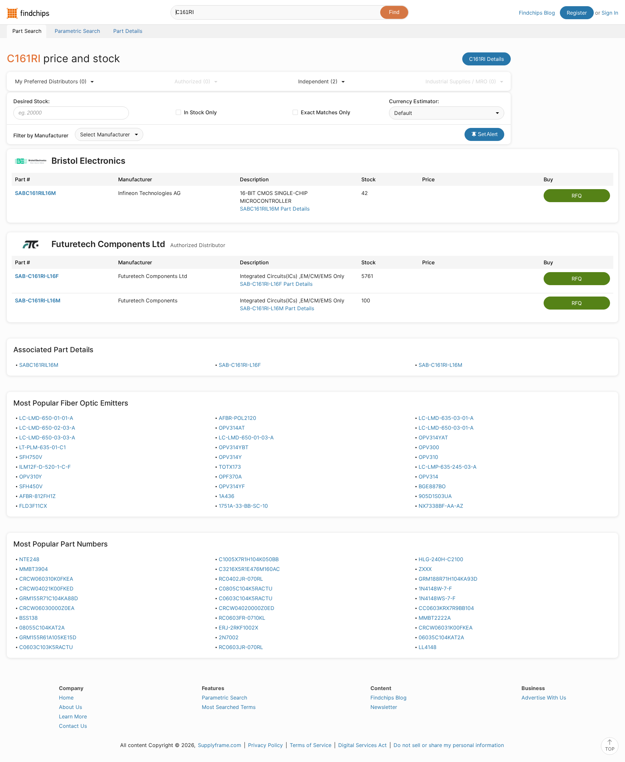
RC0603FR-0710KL (242, 618)
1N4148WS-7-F (437, 598)
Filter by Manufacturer (40, 135)
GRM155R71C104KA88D (48, 598)
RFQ (577, 195)
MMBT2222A (435, 618)
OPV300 (429, 447)
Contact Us (73, 726)
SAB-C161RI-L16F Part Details (276, 284)
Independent (318, 81)
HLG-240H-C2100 (441, 559)
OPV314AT (232, 427)
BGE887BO (432, 486)
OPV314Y (230, 457)
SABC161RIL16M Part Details (275, 208)
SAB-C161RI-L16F (37, 276)
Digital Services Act (362, 745)
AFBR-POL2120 (237, 418)
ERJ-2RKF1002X (238, 627)
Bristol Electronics (88, 161)
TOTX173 (230, 467)
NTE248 (29, 559)
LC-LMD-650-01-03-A (246, 437)
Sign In (610, 12)
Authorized (192, 81)
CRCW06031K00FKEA (446, 627)
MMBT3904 (33, 569)
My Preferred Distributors (51, 81)
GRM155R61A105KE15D (47, 637)
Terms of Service (310, 745)
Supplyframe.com (219, 745)
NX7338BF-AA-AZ (441, 506)
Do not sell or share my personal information (449, 745)
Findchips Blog (537, 12)
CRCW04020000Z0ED (246, 608)
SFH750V (30, 457)
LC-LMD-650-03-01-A (446, 427)
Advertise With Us (543, 697)
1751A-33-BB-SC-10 (243, 506)
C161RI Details (486, 59)
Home (66, 697)
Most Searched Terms (229, 707)
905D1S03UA (435, 496)
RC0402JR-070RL (241, 578)
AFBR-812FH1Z (37, 496)
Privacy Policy (265, 745)
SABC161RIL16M (35, 193)
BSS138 (28, 618)
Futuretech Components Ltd (137, 244)
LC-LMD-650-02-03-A (47, 427)
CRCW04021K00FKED (46, 588)
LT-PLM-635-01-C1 (42, 447)
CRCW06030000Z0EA (47, 608)
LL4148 (428, 647)
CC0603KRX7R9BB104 (446, 608)
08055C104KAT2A (42, 627)
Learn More (73, 716)
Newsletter (383, 707)
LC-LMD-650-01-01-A (46, 418)
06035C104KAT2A (441, 637)
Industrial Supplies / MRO (460, 81)
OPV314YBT (233, 447)
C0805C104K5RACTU (245, 588)
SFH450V (31, 486)
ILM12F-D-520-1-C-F (45, 467)
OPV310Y (30, 476)
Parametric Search (224, 697)
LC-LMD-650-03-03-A (47, 437)
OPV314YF (232, 486)
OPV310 (428, 457)
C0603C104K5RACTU (245, 598)
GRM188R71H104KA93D (448, 578)
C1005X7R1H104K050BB (249, 559)
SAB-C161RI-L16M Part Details (277, 308)
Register (577, 12)
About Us (70, 707)
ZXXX (425, 569)
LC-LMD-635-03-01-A (446, 418)
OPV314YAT (433, 437)
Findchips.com (28, 13)
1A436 (226, 496)
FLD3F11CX (33, 506)
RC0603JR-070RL (241, 647)
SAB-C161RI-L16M (38, 300)
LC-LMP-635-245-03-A (448, 467)
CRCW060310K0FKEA (46, 578)
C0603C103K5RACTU (46, 647)
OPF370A (230, 476)
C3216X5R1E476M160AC (249, 569)
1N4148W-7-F (435, 588)
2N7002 (229, 637)
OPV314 (428, 476)
